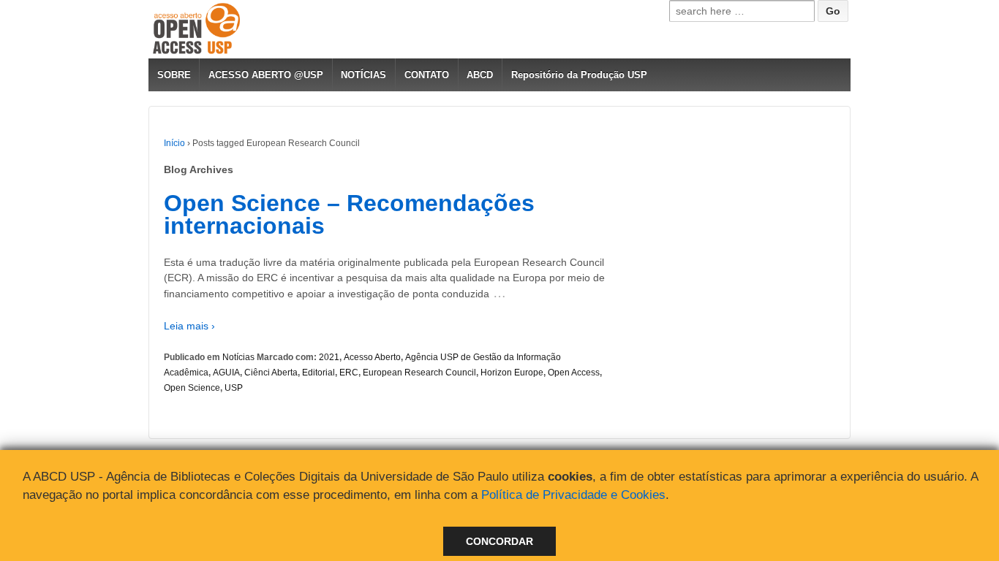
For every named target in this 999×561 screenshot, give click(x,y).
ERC (348, 372)
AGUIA (226, 372)
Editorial (318, 372)
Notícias (238, 357)
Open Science (192, 388)
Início (174, 143)
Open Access (574, 372)
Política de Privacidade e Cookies (573, 495)
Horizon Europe (511, 372)
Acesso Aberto (372, 357)
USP (234, 388)
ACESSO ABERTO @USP (265, 74)
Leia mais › (189, 326)
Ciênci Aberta (271, 372)
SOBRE (174, 74)
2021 (329, 357)
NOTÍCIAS (363, 74)
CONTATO (426, 74)
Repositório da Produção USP (579, 74)
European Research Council (419, 372)
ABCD (480, 74)
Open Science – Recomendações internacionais (349, 215)
